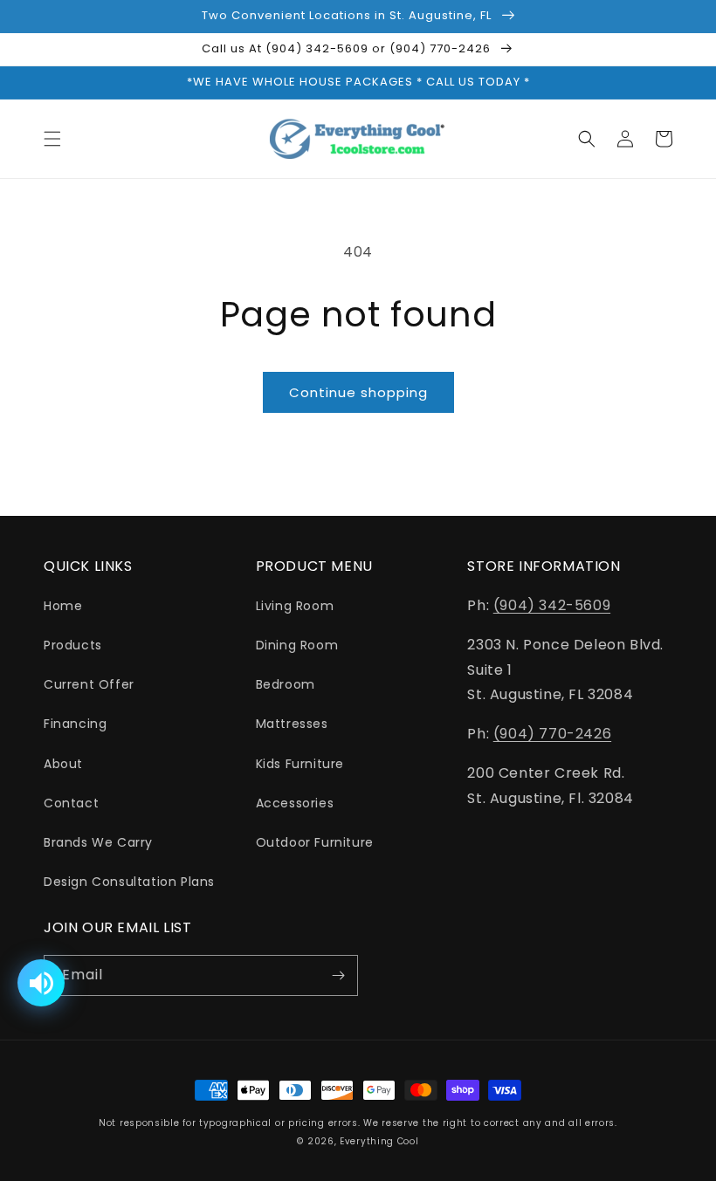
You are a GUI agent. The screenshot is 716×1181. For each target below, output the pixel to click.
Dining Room (297, 645)
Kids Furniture (300, 763)
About (63, 763)
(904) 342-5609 (551, 605)
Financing (75, 723)
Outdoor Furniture (315, 842)
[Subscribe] (338, 975)
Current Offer (89, 684)
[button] (52, 139)
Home (63, 606)
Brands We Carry (98, 842)
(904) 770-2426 (552, 734)
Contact (71, 803)
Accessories (295, 803)
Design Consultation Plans (129, 881)
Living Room (295, 606)
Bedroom (285, 684)
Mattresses (292, 723)
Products (73, 645)
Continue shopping (358, 392)
